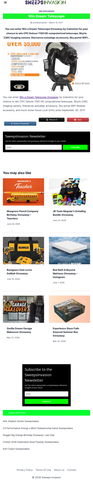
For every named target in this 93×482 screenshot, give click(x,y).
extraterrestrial (40, 22)
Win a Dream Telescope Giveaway (38, 97)
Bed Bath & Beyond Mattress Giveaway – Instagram (65, 273)
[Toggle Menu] (5, 2)
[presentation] (23, 192)
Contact (71, 469)
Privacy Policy (25, 469)
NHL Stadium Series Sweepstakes (21, 421)
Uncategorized (46, 11)
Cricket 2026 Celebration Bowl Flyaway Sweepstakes (31, 442)
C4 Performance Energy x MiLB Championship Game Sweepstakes (38, 428)
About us (59, 469)
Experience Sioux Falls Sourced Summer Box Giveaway (66, 332)
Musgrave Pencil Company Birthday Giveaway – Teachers (22, 215)
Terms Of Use (43, 469)
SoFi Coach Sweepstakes (16, 448)
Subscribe (75, 147)
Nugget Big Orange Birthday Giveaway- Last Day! (29, 435)
